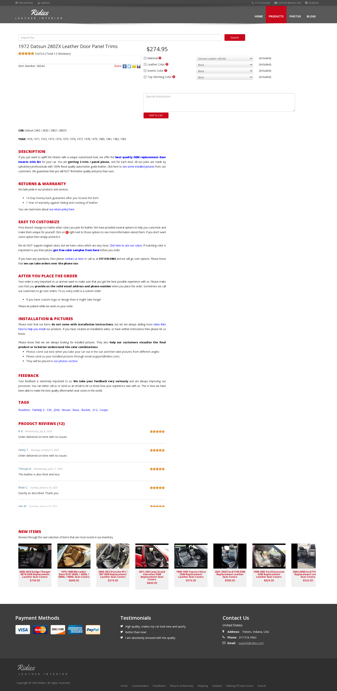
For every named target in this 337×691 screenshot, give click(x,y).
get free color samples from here (76, 250)
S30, (50, 410)
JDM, (57, 410)
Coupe (104, 410)
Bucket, (86, 410)
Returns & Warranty (181, 685)
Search (262, 685)
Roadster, (24, 410)
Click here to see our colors (126, 245)
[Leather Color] (167, 64)
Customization (140, 685)
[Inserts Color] (165, 70)
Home (259, 16)
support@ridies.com (289, 3)
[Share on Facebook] (125, 66)
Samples (45, 3)
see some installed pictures (138, 166)
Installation (159, 685)
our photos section (66, 361)
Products (276, 16)
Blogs (311, 16)
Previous (23, 57)
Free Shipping (26, 3)
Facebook (314, 3)
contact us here (74, 259)
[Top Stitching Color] (173, 76)
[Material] (160, 58)
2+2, (95, 410)
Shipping (203, 685)
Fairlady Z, (39, 410)
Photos (295, 16)
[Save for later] (139, 66)
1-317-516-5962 (262, 3)
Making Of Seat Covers (240, 685)
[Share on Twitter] (129, 66)
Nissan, (67, 410)
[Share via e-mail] (134, 66)
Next (136, 57)
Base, (77, 410)
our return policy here (61, 209)
